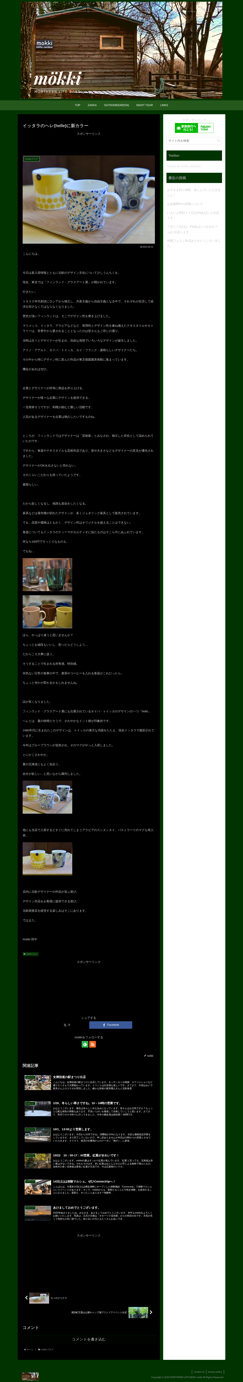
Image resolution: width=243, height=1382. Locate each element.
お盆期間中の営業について (185, 204)
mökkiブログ (32, 954)
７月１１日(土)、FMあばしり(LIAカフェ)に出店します (192, 229)
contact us (199, 1371)
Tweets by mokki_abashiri (183, 166)
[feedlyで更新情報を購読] (85, 1044)
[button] (219, 140)
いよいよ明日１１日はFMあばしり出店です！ (193, 215)
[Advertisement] (89, 143)
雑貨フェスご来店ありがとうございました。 (194, 243)
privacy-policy (215, 1371)
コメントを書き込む (89, 1339)
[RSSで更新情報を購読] (92, 1044)
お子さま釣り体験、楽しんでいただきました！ (194, 192)
